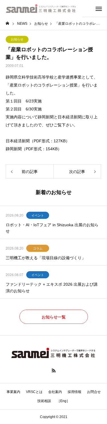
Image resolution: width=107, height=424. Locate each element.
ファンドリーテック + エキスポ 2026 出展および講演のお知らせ (52, 287)
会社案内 (55, 392)
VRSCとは (34, 392)
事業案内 (13, 392)
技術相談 (44, 401)
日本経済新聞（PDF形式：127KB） (38, 141)
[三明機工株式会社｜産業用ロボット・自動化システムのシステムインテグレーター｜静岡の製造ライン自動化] (41, 8)
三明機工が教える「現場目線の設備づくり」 (46, 258)
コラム (38, 248)
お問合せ (94, 392)
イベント (37, 215)
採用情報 (74, 392)
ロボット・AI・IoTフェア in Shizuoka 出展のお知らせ (52, 228)
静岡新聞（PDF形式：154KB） (34, 149)
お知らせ (17, 39)
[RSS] (54, 370)
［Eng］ (63, 401)
